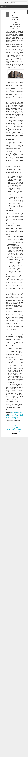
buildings (13, 428)
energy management (17, 429)
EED (17, 428)
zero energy (17, 431)
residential (11, 431)
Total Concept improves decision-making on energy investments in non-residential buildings (15, 21)
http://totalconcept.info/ (16, 412)
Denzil (14, 425)
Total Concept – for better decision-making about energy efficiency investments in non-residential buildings (14, 416)
